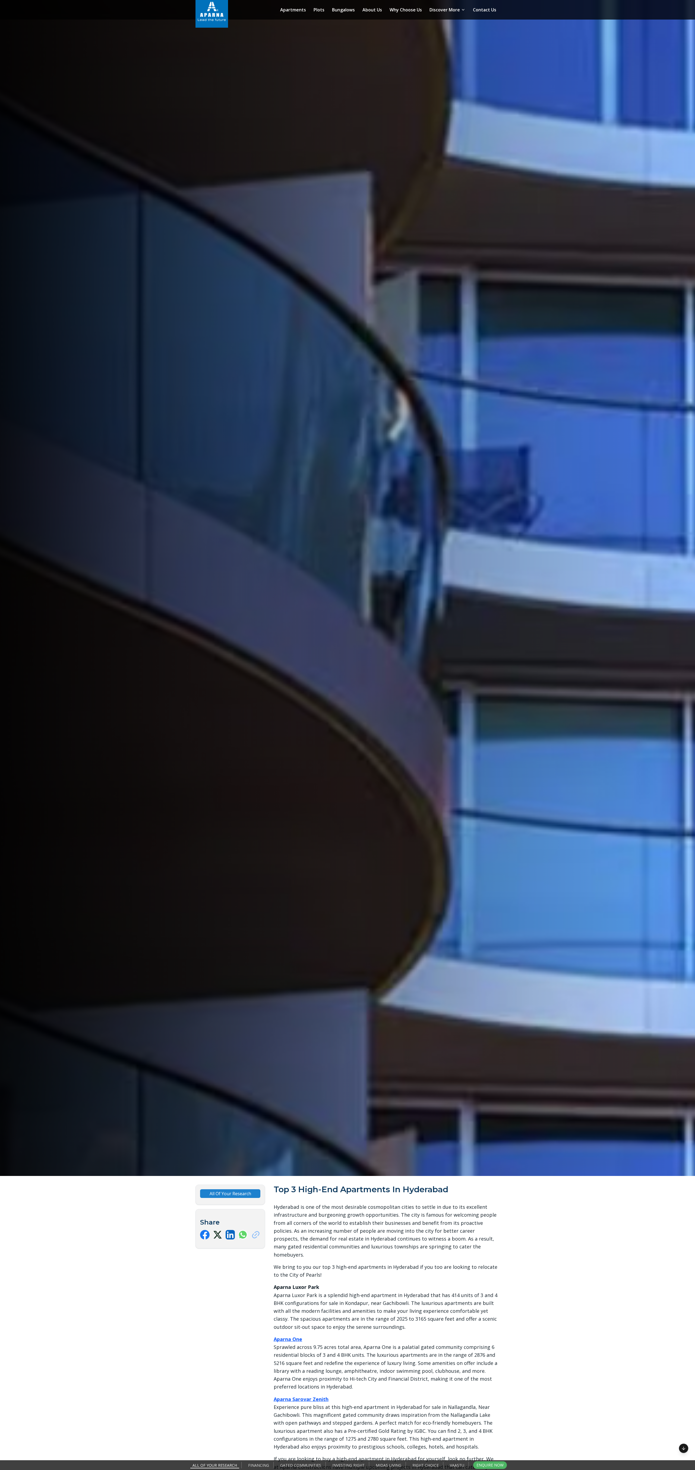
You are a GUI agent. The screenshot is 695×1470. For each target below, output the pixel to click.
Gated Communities (300, 1465)
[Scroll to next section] (683, 1448)
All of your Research (214, 1465)
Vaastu (457, 1465)
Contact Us (484, 10)
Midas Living (388, 1465)
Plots (319, 10)
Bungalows (343, 10)
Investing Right (348, 1465)
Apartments (293, 10)
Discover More (444, 10)
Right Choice (425, 1465)
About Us (372, 10)
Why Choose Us (406, 10)
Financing (258, 1465)
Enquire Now (490, 1465)
